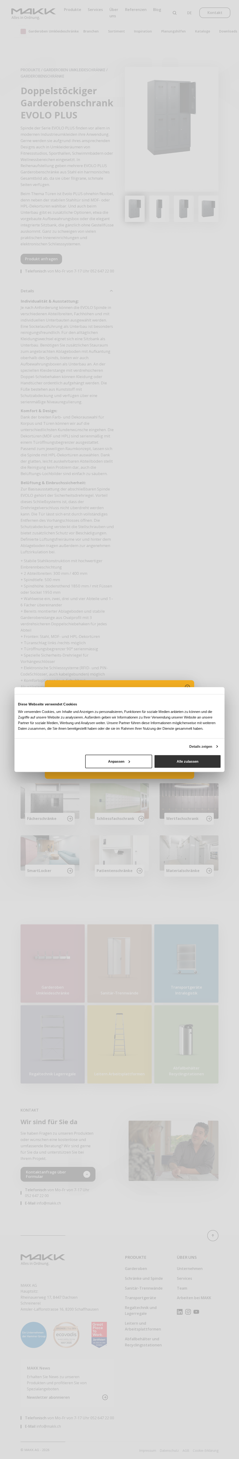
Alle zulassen (187, 761)
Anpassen (116, 761)
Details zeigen (200, 746)
